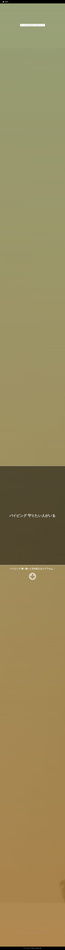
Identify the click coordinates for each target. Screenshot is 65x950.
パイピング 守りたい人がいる (32, 515)
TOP (6, 2)
